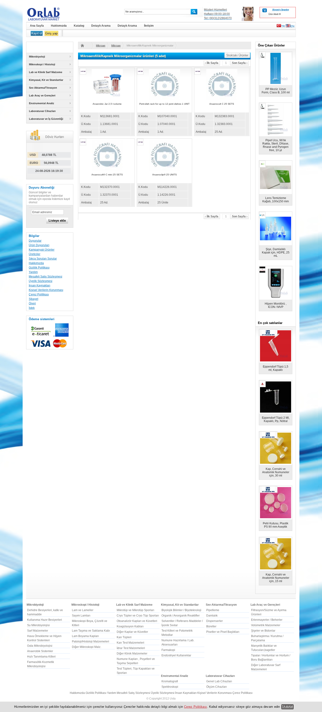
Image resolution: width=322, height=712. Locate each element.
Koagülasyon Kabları (130, 626)
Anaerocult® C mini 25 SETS (107, 174)
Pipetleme (212, 610)
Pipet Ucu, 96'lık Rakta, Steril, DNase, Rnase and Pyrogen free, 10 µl (275, 145)
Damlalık (212, 615)
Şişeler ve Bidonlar (263, 630)
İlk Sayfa (212, 63)
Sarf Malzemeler (37, 630)
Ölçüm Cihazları (216, 686)
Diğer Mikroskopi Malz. (86, 647)
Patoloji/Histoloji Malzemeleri (90, 641)
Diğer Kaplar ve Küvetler (132, 631)
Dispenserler (214, 621)
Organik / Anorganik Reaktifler (180, 615)
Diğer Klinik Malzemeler (132, 653)
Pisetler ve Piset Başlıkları (222, 631)
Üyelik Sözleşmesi (40, 281)
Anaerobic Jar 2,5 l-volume (107, 104)
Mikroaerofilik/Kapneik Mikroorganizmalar (100, 45)
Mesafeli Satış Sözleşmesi (45, 276)
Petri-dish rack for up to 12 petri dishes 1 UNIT (164, 104)
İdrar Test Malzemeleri (131, 648)
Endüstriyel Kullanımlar (176, 655)
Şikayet (33, 299)
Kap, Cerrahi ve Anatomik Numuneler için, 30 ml (275, 472)
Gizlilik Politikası (39, 267)
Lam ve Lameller (82, 610)
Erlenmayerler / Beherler (266, 619)
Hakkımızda (36, 263)
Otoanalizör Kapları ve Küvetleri (137, 621)
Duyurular (35, 240)
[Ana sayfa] (85, 45)
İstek (32, 308)
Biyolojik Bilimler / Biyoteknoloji (181, 610)
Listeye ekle (57, 220)
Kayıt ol (36, 33)
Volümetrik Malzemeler (265, 625)
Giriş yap (51, 33)
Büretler (211, 626)
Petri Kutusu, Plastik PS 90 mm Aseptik (275, 525)
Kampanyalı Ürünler (41, 249)
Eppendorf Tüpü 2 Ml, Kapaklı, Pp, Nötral (275, 419)
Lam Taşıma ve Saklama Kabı (91, 630)
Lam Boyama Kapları (85, 636)
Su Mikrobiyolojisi (38, 625)
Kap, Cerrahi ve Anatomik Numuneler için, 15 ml (275, 578)
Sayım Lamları (81, 615)
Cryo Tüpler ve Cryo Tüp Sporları (138, 615)
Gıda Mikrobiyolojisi (39, 645)
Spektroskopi (169, 686)
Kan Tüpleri (124, 637)
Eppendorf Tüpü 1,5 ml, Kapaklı (275, 368)
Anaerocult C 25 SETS (221, 104)
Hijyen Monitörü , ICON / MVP (275, 305)
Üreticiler (34, 254)
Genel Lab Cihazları (219, 681)
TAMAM (287, 706)
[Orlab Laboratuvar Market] (49, 14)
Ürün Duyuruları (39, 245)
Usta (173, 698)
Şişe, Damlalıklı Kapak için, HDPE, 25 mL (275, 252)
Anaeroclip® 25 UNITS (164, 174)
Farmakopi (168, 650)
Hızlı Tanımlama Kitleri (41, 656)
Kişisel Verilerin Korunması (46, 290)
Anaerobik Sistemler (40, 651)
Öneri (32, 303)
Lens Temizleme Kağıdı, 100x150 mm (275, 199)
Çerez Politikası (39, 294)
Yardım (33, 272)
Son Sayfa (239, 63)
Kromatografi (169, 681)
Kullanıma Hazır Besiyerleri (44, 619)
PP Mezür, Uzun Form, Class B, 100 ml (276, 90)
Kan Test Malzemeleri (130, 642)
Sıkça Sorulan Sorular (43, 258)
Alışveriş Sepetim (280, 9)
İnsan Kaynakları (39, 285)
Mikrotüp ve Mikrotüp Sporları (135, 610)
